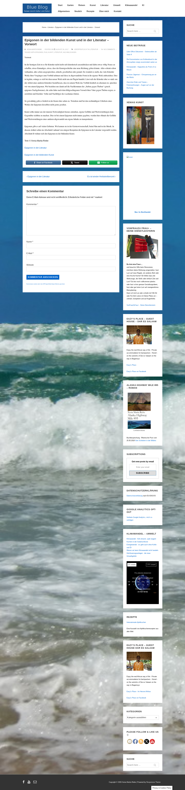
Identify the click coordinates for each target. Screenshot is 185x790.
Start (60, 5)
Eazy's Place (131, 365)
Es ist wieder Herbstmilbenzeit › (101, 176)
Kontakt (117, 11)
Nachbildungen (69, 52)
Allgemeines (64, 11)
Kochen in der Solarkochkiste (137, 542)
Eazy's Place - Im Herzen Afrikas (139, 691)
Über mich (104, 11)
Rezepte (90, 11)
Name (29, 242)
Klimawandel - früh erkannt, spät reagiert (141, 539)
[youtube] (29, 783)
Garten (70, 5)
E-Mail (29, 253)
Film (45, 52)
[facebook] (24, 783)
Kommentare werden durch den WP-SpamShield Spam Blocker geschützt (45, 284)
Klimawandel (131, 5)
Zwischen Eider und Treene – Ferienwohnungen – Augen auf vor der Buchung (140, 85)
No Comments (109, 49)
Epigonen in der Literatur (36, 148)
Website (30, 265)
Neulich (78, 11)
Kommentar (32, 204)
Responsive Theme (153, 782)
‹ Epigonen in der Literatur (38, 176)
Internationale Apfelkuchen (136, 622)
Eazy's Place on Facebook (136, 371)
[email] (35, 783)
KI (143, 5)
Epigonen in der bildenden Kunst (39, 155)
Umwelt (116, 5)
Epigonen (39, 52)
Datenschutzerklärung (134, 496)
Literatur (104, 5)
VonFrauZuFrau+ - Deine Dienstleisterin (141, 305)
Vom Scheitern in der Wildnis (145, 440)
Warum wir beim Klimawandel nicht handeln (142, 550)
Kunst (93, 5)
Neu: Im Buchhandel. (143, 212)
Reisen (81, 5)
